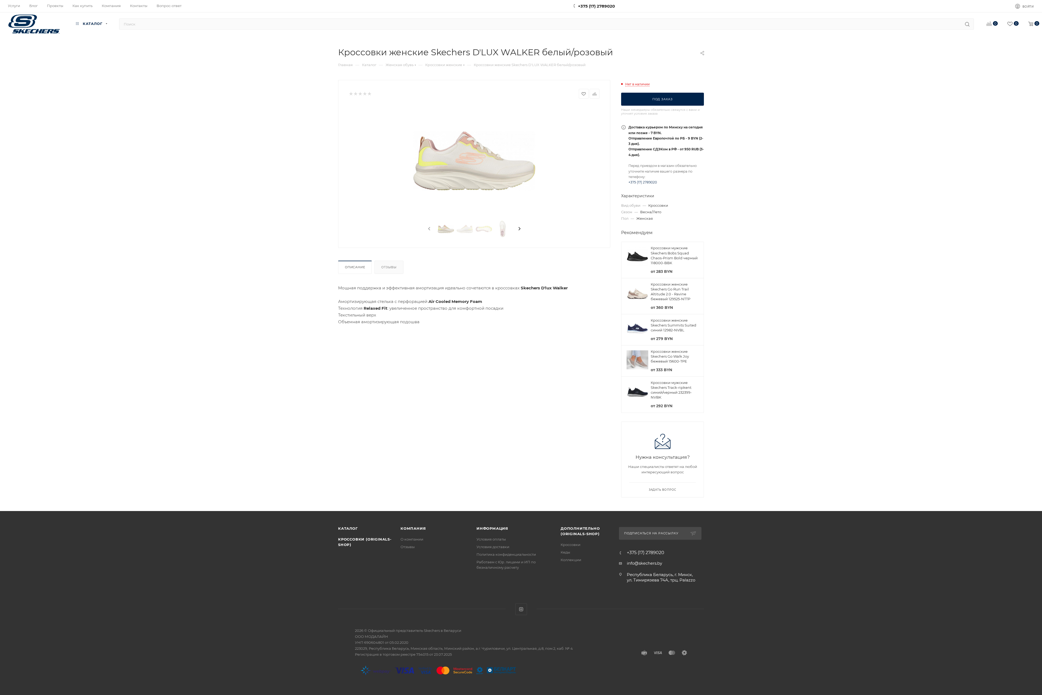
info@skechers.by (644, 563)
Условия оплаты (491, 539)
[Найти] (967, 24)
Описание (355, 267)
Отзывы (389, 267)
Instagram (521, 609)
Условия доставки (492, 547)
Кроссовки (570, 544)
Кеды (565, 552)
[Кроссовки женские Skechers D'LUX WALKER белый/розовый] (474, 160)
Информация (492, 528)
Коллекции (571, 560)
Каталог (348, 528)
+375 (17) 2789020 (596, 6)
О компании (412, 539)
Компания (413, 528)
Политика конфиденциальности (506, 554)
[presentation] (428, 229)
